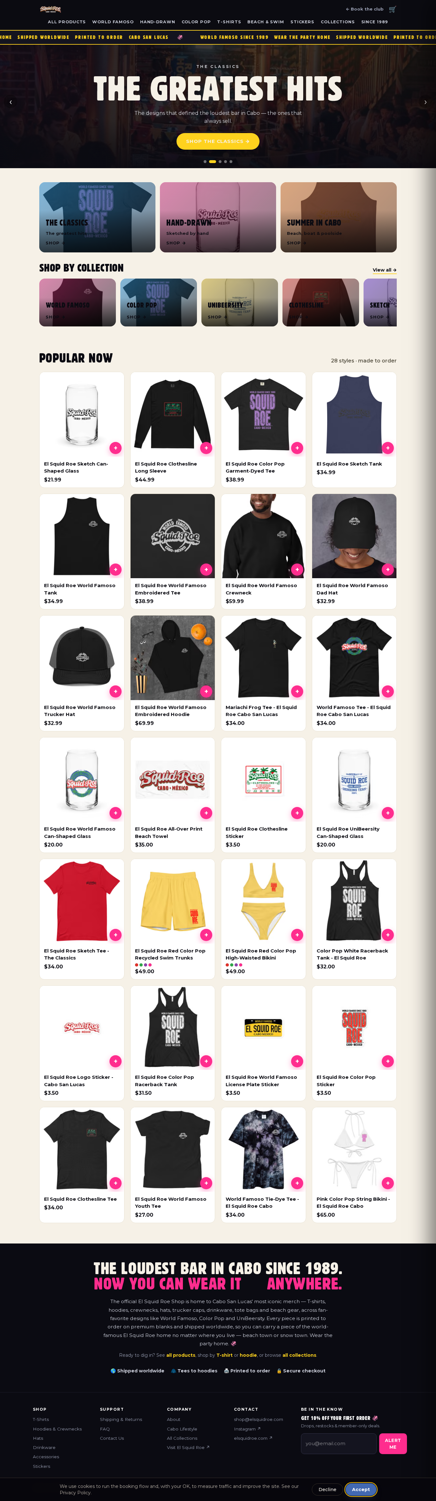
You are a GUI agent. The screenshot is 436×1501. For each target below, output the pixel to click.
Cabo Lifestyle (182, 1428)
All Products (67, 21)
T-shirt (224, 1355)
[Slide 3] (220, 161)
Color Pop (196, 21)
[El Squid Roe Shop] (50, 9)
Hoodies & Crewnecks (57, 1428)
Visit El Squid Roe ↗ (188, 1447)
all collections (299, 1355)
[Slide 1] (205, 161)
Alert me (393, 1443)
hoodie (248, 1355)
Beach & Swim (265, 21)
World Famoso (113, 21)
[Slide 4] (225, 161)
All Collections (182, 1438)
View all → (385, 270)
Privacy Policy (75, 1493)
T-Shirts (229, 21)
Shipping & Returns (121, 1419)
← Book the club (365, 8)
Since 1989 (374, 21)
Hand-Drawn (157, 21)
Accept (361, 1489)
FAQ (105, 1428)
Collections (338, 21)
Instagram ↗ (247, 1428)
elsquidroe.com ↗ (253, 1438)
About (173, 1419)
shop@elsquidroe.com (258, 1419)
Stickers (302, 21)
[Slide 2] (212, 161)
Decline (327, 1489)
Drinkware (44, 1447)
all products (180, 1355)
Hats (38, 1438)
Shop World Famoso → (218, 145)
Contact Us (112, 1438)
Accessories (46, 1456)
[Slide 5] (230, 161)
